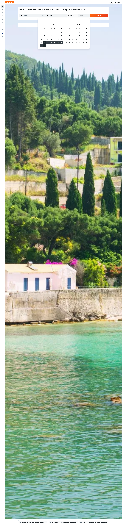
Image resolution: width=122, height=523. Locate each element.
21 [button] (44, 42)
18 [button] (58, 39)
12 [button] (61, 35)
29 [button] (47, 46)
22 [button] (47, 42)
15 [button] (47, 39)
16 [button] (51, 39)
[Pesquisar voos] (2, 6)
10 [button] (54, 35)
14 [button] (44, 39)
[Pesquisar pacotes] (2, 15)
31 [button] (86, 46)
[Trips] (2, 29)
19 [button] (61, 39)
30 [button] (51, 46)
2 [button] (51, 32)
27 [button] (41, 46)
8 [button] (79, 35)
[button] (2, 2)
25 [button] (58, 42)
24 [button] (54, 42)
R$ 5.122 (23, 9)
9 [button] (51, 35)
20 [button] (41, 42)
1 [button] (79, 32)
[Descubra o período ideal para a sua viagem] (2, 25)
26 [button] (61, 42)
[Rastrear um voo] (2, 22)
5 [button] (61, 32)
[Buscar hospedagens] (2, 9)
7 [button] (44, 35)
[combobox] (22, 12)
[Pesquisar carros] (2, 12)
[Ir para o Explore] (2, 19)
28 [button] (44, 46)
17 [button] (54, 39)
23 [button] (51, 42)
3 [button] (54, 32)
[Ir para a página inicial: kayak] (9, 2)
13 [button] (41, 39)
